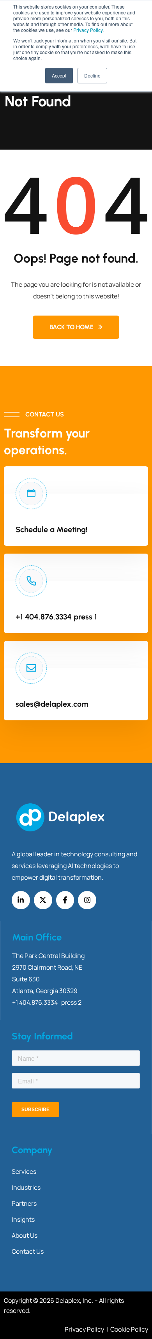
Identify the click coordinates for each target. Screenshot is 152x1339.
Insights (23, 1219)
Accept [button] (59, 75)
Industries (26, 1187)
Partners (24, 1203)
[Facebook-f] (65, 900)
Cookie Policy (129, 1329)
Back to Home (71, 327)
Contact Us (28, 1251)
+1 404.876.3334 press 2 (46, 1002)
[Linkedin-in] (21, 900)
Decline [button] (92, 75)
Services (24, 1171)
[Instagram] (87, 900)
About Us (24, 1235)
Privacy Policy (88, 29)
